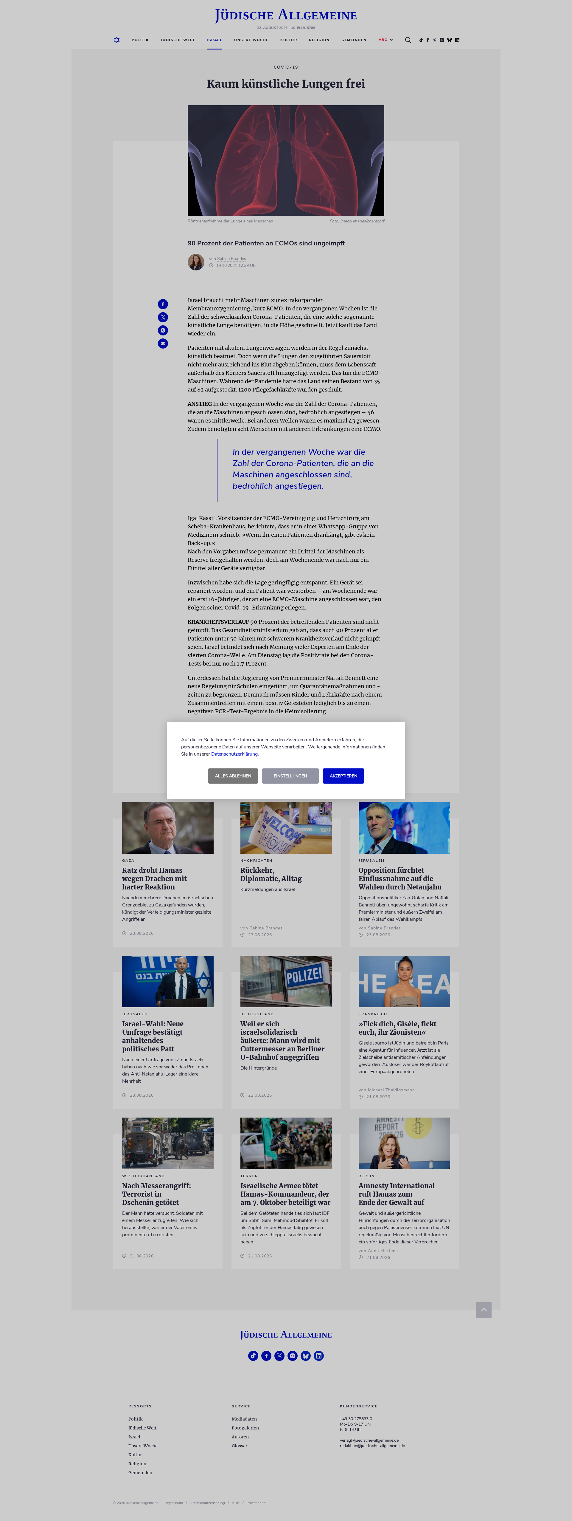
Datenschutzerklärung (234, 754)
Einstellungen (290, 776)
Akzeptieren (343, 776)
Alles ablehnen (233, 776)
